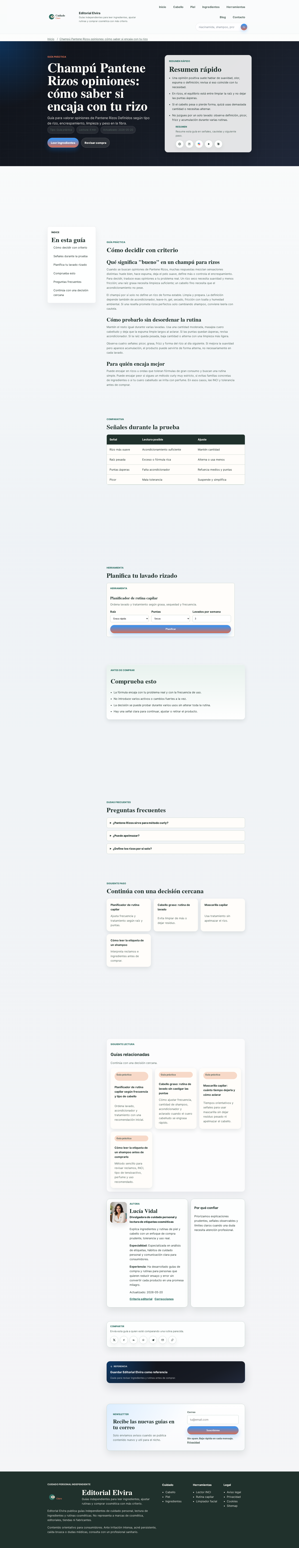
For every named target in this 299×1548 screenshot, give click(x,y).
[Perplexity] (189, 144)
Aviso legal (234, 1492)
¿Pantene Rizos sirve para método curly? (140, 823)
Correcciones (164, 1299)
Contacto (239, 17)
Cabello (178, 7)
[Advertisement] (149, 193)
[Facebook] (124, 1340)
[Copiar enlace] (172, 1340)
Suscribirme (213, 1430)
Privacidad (193, 1442)
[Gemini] (209, 144)
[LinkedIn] (134, 1340)
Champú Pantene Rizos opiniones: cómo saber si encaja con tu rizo (104, 39)
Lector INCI (203, 1492)
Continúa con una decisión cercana (70, 292)
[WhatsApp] (143, 1340)
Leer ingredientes (63, 143)
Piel (192, 7)
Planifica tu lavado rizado (70, 264)
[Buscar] (244, 27)
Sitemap (232, 1506)
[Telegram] (153, 1340)
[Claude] (218, 144)
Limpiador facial (206, 1501)
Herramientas (235, 7)
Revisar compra (95, 143)
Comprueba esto (64, 273)
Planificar (171, 629)
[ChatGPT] (180, 144)
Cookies (232, 1501)
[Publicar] (114, 1340)
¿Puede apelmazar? (126, 835)
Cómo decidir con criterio (70, 247)
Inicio (162, 7)
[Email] (163, 1340)
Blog (223, 17)
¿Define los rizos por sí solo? (132, 848)
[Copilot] (199, 144)
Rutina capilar (205, 1496)
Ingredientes (211, 7)
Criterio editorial (141, 1299)
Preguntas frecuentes (67, 282)
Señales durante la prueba (70, 256)
